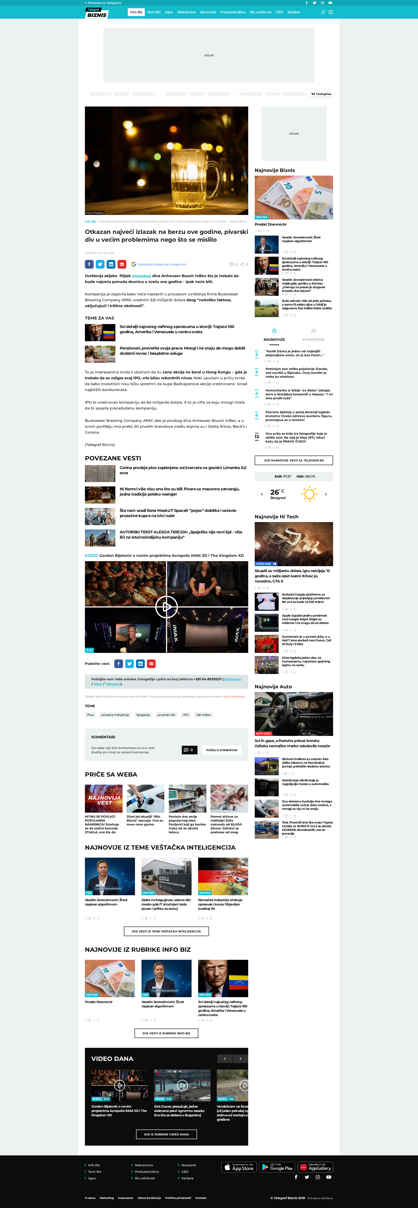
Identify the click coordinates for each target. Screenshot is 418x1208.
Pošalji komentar (221, 750)
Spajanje (143, 715)
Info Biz (90, 221)
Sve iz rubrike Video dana (166, 1134)
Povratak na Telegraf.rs (104, 3)
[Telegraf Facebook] (307, 3)
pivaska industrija (115, 715)
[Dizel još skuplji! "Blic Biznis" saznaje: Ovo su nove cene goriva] (145, 799)
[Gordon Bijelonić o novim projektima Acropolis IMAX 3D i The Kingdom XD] (119, 1085)
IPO (186, 715)
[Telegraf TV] (330, 3)
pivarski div (166, 715)
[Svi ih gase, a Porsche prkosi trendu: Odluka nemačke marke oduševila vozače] (294, 714)
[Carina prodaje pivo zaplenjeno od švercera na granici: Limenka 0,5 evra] (100, 473)
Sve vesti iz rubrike (166, 1033)
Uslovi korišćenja (233, 696)
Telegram (113, 684)
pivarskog (141, 276)
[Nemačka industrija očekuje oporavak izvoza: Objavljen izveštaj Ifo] (223, 876)
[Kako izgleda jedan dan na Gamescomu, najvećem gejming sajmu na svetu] (267, 665)
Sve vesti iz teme (166, 931)
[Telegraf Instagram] (322, 3)
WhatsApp (232, 679)
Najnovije (275, 170)
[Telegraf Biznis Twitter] (314, 3)
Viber (98, 684)
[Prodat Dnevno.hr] (110, 978)
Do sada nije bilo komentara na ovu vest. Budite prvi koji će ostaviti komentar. (123, 750)
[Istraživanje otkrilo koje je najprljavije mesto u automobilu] (267, 788)
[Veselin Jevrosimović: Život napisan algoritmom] (110, 876)
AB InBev (203, 715)
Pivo (90, 715)
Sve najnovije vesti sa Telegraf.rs (294, 460)
